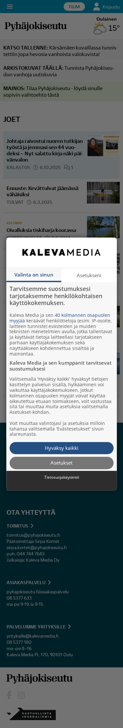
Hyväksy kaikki (61, 448)
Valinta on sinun (33, 274)
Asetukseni (89, 275)
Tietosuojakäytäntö (61, 477)
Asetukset (61, 463)
